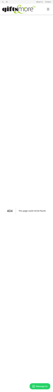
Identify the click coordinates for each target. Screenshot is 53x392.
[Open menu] (48, 9)
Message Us (42, 386)
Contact (48, 2)
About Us (39, 2)
